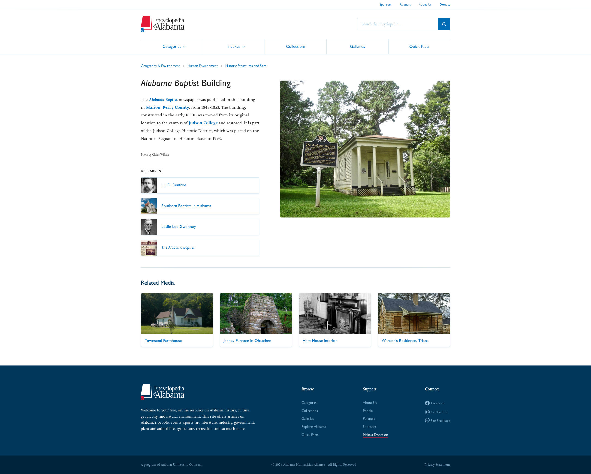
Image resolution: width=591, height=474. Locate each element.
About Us (425, 4)
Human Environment (202, 65)
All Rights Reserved (342, 464)
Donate (445, 4)
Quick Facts (419, 46)
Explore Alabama (314, 426)
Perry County (176, 107)
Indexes (233, 46)
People (368, 410)
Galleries (357, 46)
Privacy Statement (437, 464)
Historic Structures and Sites (245, 65)
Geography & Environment (160, 65)
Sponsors (386, 4)
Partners (405, 4)
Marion (153, 107)
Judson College (203, 123)
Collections (295, 46)
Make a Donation (375, 434)
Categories (172, 46)
